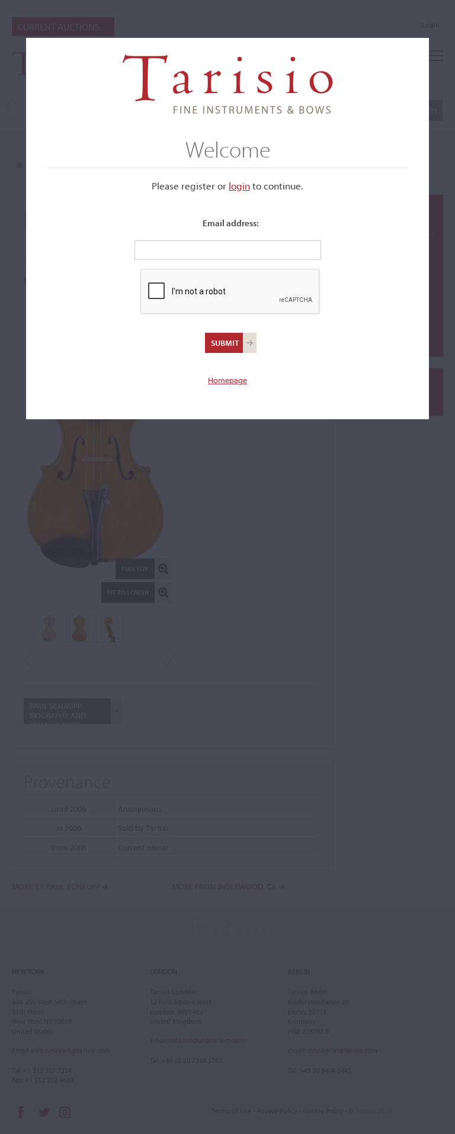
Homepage (227, 380)
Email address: (231, 223)
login (239, 185)
